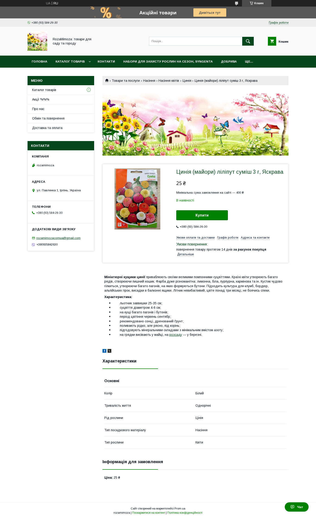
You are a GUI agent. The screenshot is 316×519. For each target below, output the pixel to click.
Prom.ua (179, 508)
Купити (202, 215)
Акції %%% (40, 99)
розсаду (175, 335)
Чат (300, 507)
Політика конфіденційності (184, 512)
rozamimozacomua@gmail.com (58, 238)
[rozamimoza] (37, 49)
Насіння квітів (168, 80)
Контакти (106, 61)
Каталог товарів (70, 61)
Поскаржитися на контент (148, 512)
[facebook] (104, 351)
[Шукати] (248, 41)
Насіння (149, 80)
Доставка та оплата (47, 128)
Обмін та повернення (48, 118)
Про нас (38, 109)
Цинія (187, 80)
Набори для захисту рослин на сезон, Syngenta (168, 61)
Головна (39, 61)
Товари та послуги (126, 80)
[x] (109, 351)
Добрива (229, 61)
